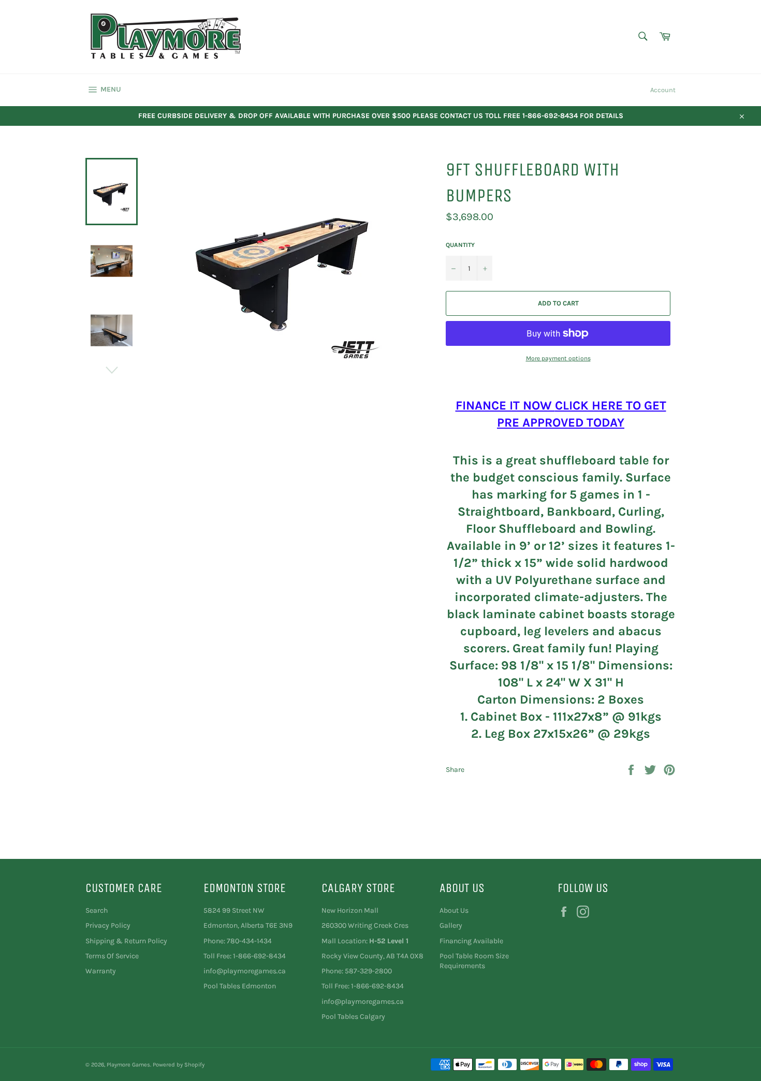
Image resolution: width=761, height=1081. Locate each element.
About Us (454, 910)
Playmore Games (128, 1064)
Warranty (100, 971)
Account (663, 90)
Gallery (451, 925)
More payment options (558, 358)
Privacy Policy (107, 925)
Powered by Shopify (178, 1064)
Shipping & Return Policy (126, 941)
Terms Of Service (112, 956)
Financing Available (471, 941)
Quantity (460, 245)
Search (96, 910)
